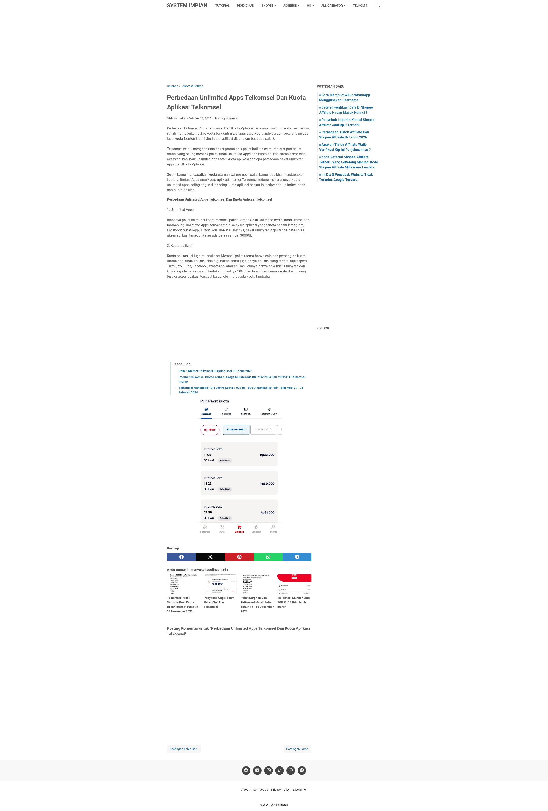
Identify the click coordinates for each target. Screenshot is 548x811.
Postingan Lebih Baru (184, 749)
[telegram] (297, 557)
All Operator (332, 5)
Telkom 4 (360, 5)
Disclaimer (300, 789)
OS (309, 5)
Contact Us (260, 789)
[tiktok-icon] (279, 770)
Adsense (290, 5)
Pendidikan (245, 5)
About (245, 789)
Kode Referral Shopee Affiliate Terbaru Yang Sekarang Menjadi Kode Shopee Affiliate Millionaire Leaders (348, 162)
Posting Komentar (226, 118)
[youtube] (257, 770)
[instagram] (268, 770)
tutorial (222, 5)
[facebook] (181, 557)
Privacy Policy (280, 789)
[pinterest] (239, 557)
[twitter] (210, 557)
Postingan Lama (297, 749)
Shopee (267, 5)
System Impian (187, 5)
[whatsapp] (268, 557)
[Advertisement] (274, 47)
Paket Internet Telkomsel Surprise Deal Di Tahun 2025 (215, 371)
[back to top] (539, 801)
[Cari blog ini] (378, 5)
